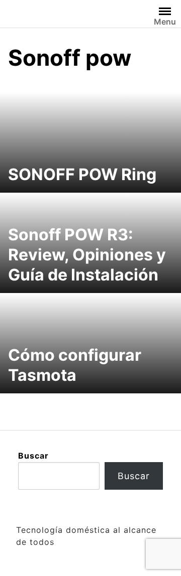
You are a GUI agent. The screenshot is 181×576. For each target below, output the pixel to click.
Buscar (33, 456)
